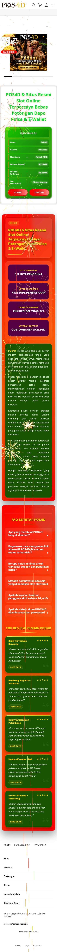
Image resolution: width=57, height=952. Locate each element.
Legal (27, 946)
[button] (40, 5)
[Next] (54, 476)
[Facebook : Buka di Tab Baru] (19, 939)
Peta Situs (37, 946)
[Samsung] (9, 4)
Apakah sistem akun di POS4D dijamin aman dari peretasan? (27, 611)
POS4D (12, 350)
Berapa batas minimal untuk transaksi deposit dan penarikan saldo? (28, 566)
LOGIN (17, 192)
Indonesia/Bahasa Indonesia (16, 924)
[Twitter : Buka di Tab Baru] (25, 939)
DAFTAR (39, 192)
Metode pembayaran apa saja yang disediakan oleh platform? (28, 582)
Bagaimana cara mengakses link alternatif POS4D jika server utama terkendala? (28, 549)
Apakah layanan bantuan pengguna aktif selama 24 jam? (28, 597)
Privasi (18, 946)
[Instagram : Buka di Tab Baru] (32, 939)
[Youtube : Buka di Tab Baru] (38, 939)
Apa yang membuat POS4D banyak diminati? (25, 534)
